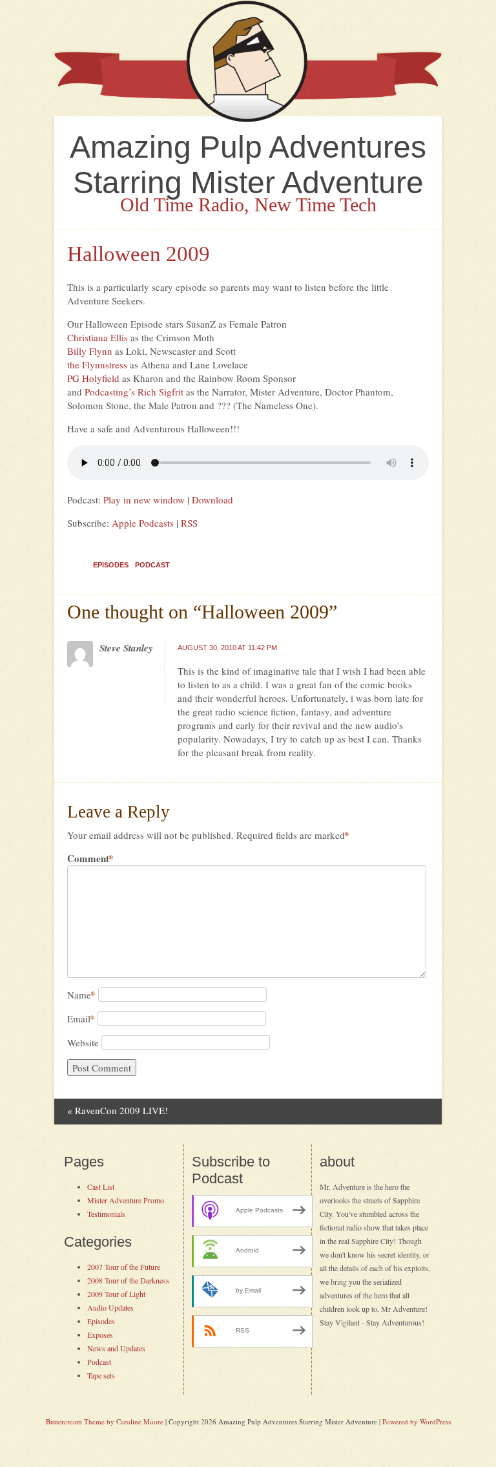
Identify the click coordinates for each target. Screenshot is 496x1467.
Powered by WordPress (416, 1421)
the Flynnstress (97, 364)
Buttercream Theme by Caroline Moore (104, 1421)
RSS (189, 522)
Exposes (100, 1334)
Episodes (111, 565)
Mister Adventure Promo (125, 1200)
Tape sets (101, 1375)
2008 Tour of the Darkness (128, 1280)
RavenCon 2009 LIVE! (117, 1110)
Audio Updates (110, 1307)
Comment (90, 858)
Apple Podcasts (143, 522)
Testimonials (106, 1213)
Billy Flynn (89, 350)
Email (81, 1018)
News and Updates (116, 1348)
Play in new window (144, 499)
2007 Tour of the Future (123, 1266)
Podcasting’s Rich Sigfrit (134, 391)
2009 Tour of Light (116, 1294)
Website (83, 1042)
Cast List (100, 1186)
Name (81, 994)
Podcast (152, 565)
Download (212, 499)
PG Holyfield (93, 378)
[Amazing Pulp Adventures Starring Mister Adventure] (248, 118)
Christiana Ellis (97, 337)
